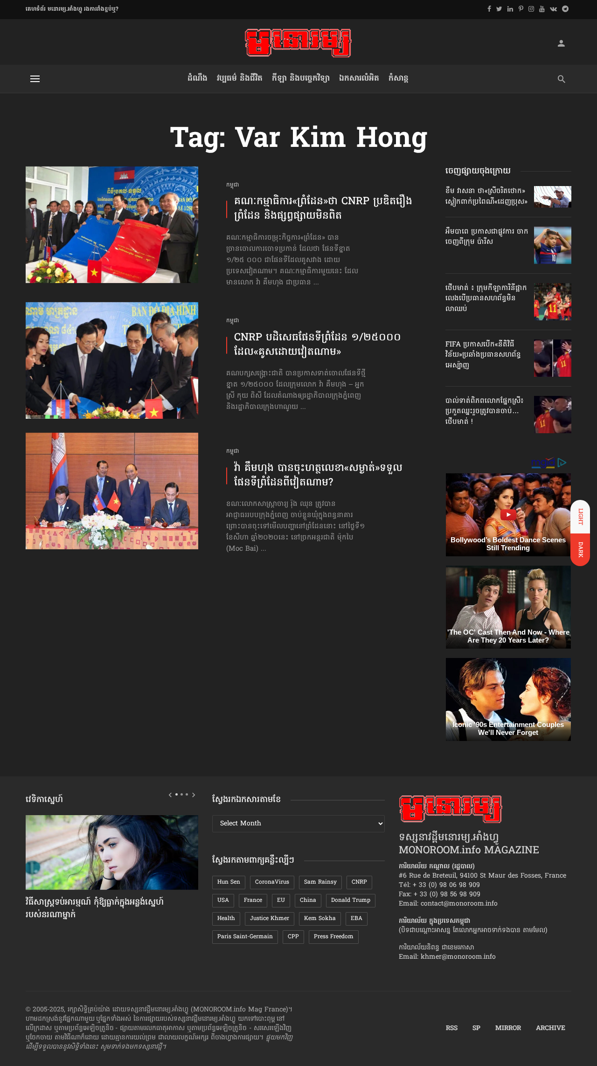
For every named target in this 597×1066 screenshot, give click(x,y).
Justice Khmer (269, 918)
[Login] (561, 43)
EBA (356, 918)
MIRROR (508, 1028)
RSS (452, 1028)
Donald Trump (350, 900)
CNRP (359, 882)
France (253, 900)
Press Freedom (334, 937)
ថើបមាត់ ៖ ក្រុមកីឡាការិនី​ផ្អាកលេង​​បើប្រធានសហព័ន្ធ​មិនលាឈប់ (486, 298)
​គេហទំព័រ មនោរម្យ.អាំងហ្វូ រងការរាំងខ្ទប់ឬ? (72, 9)
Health (226, 918)
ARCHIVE (550, 1028)
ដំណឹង (197, 78)
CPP (293, 937)
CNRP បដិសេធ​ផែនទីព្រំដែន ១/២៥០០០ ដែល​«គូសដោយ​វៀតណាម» (317, 345)
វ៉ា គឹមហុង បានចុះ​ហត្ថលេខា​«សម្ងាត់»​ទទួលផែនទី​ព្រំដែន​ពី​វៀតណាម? (318, 476)
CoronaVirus (272, 882)
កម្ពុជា (232, 185)
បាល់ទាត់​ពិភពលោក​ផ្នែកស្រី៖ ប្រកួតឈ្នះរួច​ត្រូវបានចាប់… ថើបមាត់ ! (484, 411)
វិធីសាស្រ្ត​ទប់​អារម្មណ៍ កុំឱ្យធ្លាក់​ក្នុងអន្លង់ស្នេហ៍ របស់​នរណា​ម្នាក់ (95, 909)
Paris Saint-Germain (245, 937)
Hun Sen (228, 882)
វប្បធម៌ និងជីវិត (240, 78)
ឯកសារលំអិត (359, 78)
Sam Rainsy (320, 882)
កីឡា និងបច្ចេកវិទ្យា (301, 78)
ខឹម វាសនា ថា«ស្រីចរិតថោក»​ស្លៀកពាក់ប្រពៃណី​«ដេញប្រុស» (486, 196)
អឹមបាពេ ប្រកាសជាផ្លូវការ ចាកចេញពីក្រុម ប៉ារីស (486, 237)
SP (476, 1028)
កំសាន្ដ (399, 78)
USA (223, 900)
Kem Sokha (320, 918)
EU (281, 900)
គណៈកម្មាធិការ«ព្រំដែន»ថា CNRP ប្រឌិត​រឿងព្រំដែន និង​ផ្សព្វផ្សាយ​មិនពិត (323, 209)
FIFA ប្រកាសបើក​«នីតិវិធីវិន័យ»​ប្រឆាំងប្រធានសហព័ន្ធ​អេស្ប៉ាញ (483, 355)
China (308, 900)
